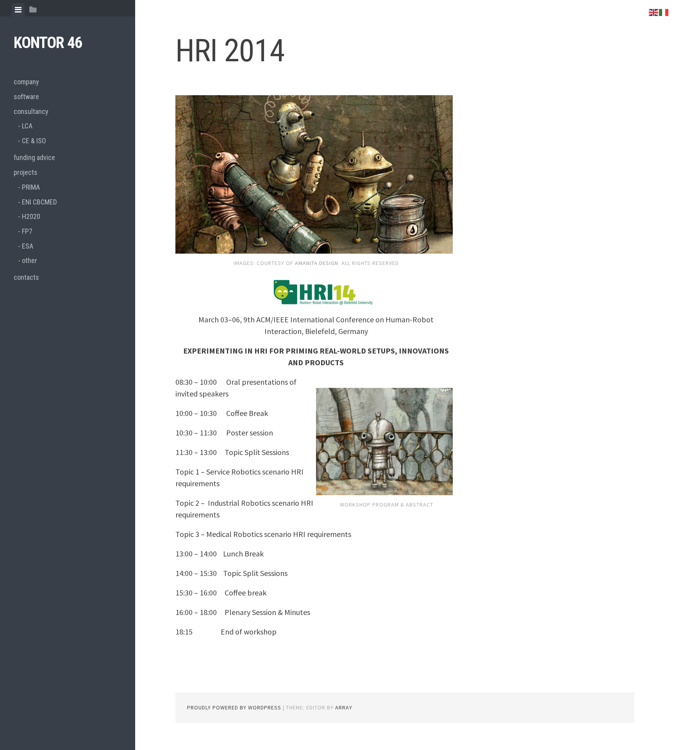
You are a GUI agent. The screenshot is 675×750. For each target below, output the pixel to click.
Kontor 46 (48, 43)
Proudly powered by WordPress (234, 707)
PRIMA (31, 187)
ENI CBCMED (39, 202)
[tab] (18, 9)
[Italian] (664, 11)
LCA (27, 126)
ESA (27, 246)
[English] (654, 11)
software (26, 96)
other (29, 260)
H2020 (31, 216)
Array (343, 707)
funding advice (34, 157)
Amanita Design (316, 263)
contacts (26, 277)
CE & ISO (34, 141)
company (26, 82)
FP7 (27, 231)
